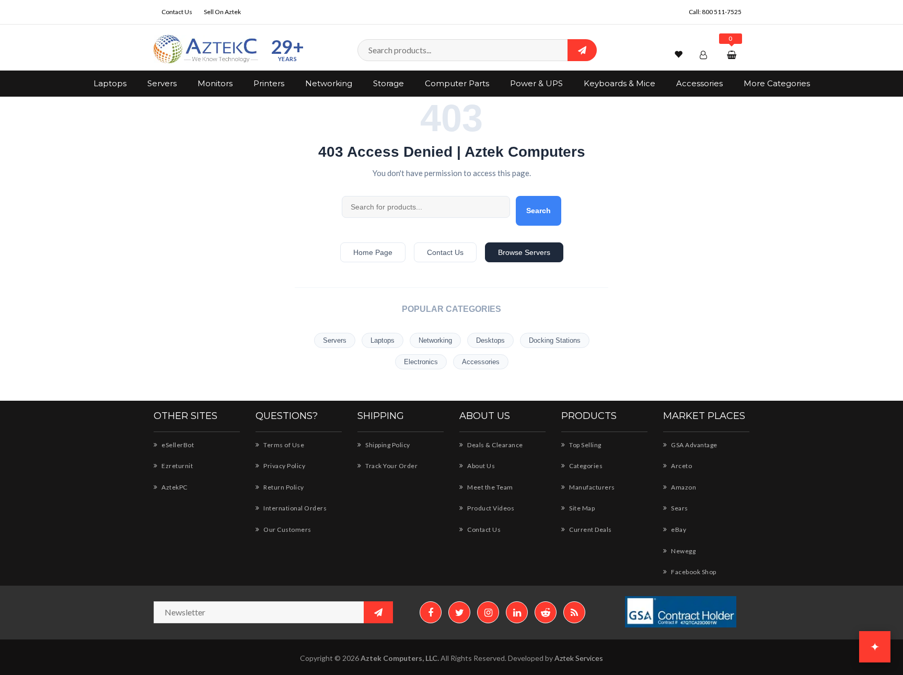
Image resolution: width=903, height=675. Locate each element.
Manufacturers (591, 487)
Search (538, 210)
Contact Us (176, 12)
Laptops (110, 83)
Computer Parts (457, 83)
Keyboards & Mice (619, 83)
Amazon (683, 487)
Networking (328, 83)
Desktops (490, 340)
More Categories (777, 83)
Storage (388, 83)
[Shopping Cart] (733, 55)
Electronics (421, 362)
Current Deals (590, 529)
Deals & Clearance (494, 445)
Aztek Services (578, 658)
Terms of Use (283, 445)
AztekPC (174, 487)
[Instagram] (488, 612)
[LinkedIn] (517, 612)
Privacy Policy (283, 466)
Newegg (683, 551)
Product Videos (490, 508)
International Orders (294, 508)
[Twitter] (459, 612)
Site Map (581, 508)
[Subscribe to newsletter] (378, 612)
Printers (268, 83)
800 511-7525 (722, 12)
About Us (480, 466)
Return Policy (283, 487)
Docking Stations (555, 340)
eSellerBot (177, 445)
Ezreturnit (176, 466)
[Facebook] (431, 612)
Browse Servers (524, 252)
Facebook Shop (693, 572)
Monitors (215, 83)
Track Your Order (391, 466)
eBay (678, 529)
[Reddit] (546, 612)
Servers (162, 83)
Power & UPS (536, 83)
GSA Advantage (693, 445)
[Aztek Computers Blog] (574, 612)
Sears (679, 508)
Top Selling (584, 445)
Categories (585, 466)
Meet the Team (489, 487)
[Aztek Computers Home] (206, 49)
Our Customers (286, 529)
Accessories (699, 83)
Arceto (681, 466)
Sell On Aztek (222, 12)
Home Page (372, 252)
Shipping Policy (387, 445)
